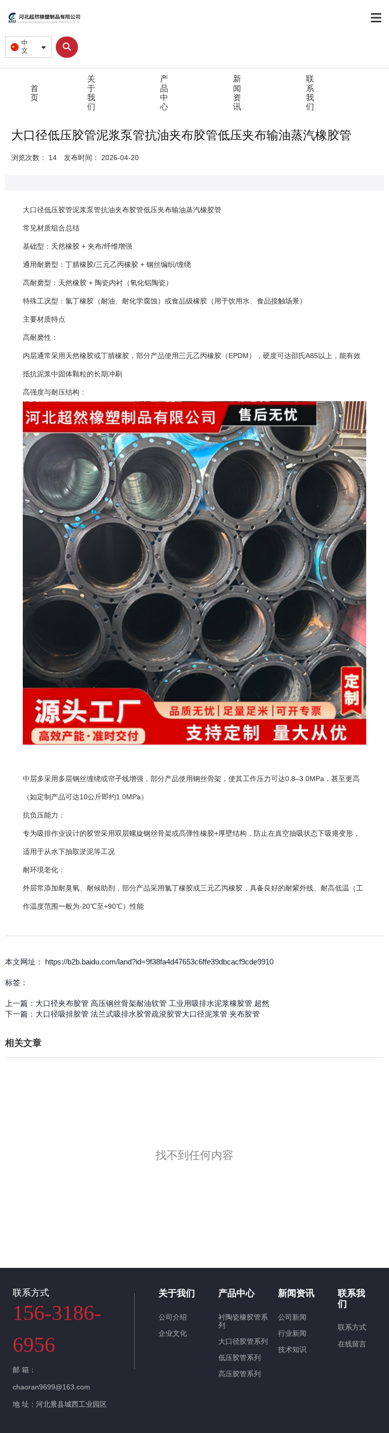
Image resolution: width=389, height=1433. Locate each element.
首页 (34, 93)
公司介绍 (173, 1317)
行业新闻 (292, 1333)
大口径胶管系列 (243, 1341)
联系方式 (352, 1327)
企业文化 (173, 1333)
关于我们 (91, 92)
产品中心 (164, 92)
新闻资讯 (237, 92)
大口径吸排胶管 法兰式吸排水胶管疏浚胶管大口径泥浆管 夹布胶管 (147, 1014)
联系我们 (310, 92)
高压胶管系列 (239, 1374)
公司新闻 (292, 1317)
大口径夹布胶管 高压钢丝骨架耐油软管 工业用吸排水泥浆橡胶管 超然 (152, 1003)
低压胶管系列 (239, 1357)
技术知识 (292, 1349)
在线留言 (352, 1344)
